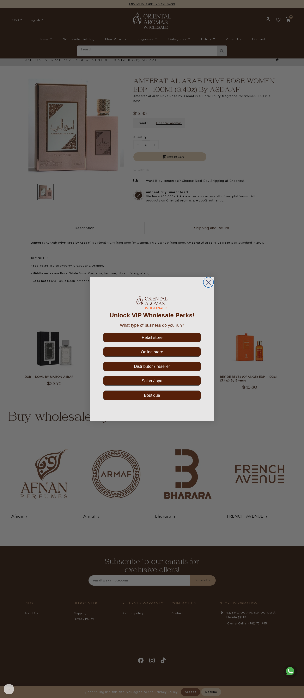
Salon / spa (152, 381)
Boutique (152, 395)
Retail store (152, 337)
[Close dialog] (208, 282)
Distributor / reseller (152, 366)
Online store (152, 352)
